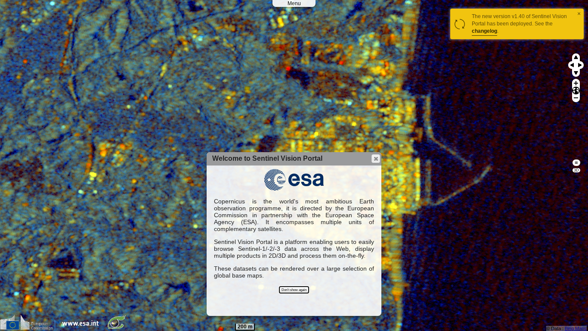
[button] (375, 158)
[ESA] (82, 328)
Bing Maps (576, 328)
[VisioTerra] (118, 328)
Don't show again (294, 290)
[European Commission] (30, 328)
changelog (484, 31)
